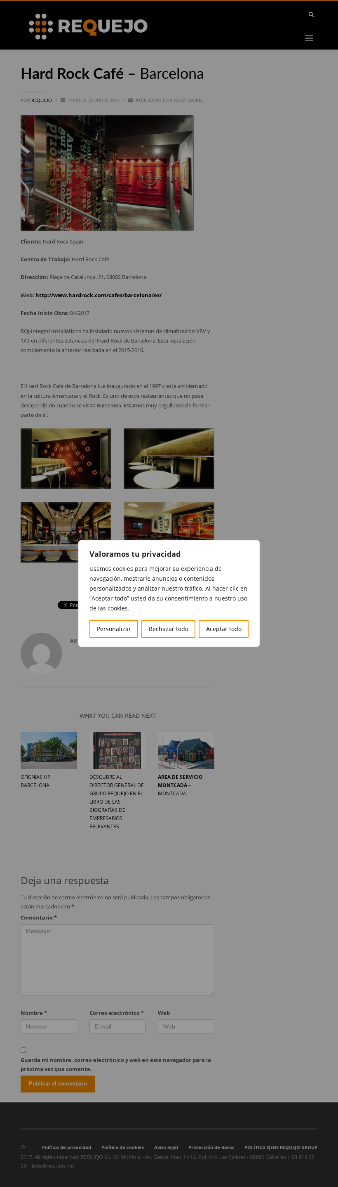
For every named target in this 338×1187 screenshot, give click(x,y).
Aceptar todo (224, 629)
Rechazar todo (168, 629)
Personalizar (114, 629)
